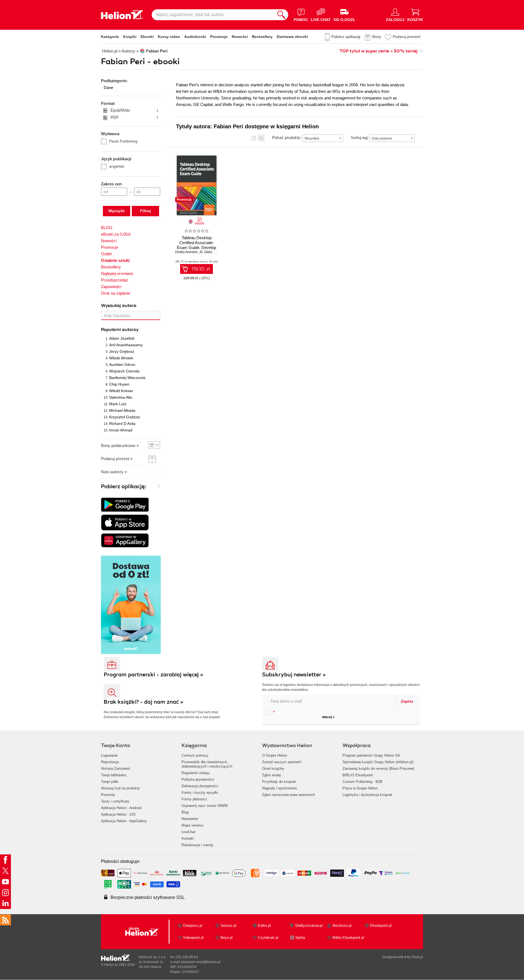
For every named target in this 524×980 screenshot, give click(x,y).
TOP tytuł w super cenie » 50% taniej (379, 51)
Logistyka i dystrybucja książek (367, 795)
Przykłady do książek (279, 782)
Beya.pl (227, 937)
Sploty (300, 937)
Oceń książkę (273, 768)
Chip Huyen (119, 384)
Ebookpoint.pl (381, 925)
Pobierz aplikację (346, 36)
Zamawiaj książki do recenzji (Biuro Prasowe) (378, 768)
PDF (134, 117)
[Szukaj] (281, 14)
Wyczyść (116, 211)
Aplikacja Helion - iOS (118, 814)
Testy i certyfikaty (115, 801)
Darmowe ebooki (292, 36)
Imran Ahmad (120, 430)
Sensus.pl (228, 925)
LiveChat (188, 832)
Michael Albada (122, 410)
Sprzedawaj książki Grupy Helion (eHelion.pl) (378, 762)
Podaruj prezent (406, 36)
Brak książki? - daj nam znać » (143, 701)
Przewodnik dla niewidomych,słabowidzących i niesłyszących (206, 764)
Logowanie (109, 755)
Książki (129, 36)
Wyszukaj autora (118, 305)
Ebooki (147, 36)
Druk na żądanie (115, 293)
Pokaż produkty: (286, 137)
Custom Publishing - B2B (362, 782)
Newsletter (189, 819)
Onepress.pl (192, 925)
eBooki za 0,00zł (115, 234)
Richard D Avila (122, 423)
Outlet (106, 253)
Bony (376, 36)
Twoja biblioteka (113, 775)
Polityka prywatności (197, 779)
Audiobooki (195, 36)
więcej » (328, 717)
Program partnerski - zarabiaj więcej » (153, 674)
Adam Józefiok (122, 338)
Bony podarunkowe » (120, 445)
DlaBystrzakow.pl (309, 925)
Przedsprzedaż (114, 280)
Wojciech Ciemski (124, 371)
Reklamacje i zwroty (197, 845)
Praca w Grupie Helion (360, 788)
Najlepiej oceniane (117, 273)
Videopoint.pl (193, 937)
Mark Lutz (117, 404)
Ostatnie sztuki (115, 260)
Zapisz (407, 701)
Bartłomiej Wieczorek (127, 377)
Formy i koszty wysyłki (199, 792)
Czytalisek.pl (268, 937)
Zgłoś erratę (271, 775)
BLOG (106, 227)
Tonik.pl (417, 957)
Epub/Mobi (134, 110)
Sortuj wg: (359, 137)
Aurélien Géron (122, 364)
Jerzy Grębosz (121, 351)
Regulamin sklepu (195, 773)
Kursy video (169, 36)
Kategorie (110, 36)
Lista (254, 138)
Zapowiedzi (111, 286)
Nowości (240, 36)
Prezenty (108, 795)
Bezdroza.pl (342, 925)
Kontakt (187, 838)
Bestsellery (262, 36)
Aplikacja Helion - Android (121, 808)
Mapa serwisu (192, 825)
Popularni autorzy (120, 329)
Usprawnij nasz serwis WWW (204, 806)
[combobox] (322, 138)
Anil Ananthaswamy (126, 345)
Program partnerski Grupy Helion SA (371, 755)
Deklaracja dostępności (199, 786)
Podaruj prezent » (116, 458)
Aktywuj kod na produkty (120, 788)
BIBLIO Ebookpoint (358, 775)
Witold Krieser (121, 391)
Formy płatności (194, 799)
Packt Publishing (123, 141)
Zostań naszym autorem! (282, 762)
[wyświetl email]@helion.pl (201, 962)
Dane (108, 87)
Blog (185, 812)
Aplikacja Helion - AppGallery (124, 821)
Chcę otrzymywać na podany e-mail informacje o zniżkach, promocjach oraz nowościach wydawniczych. (326, 714)
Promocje (219, 36)
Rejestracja (110, 762)
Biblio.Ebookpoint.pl (348, 937)
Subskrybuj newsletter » (294, 674)
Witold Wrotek (121, 358)
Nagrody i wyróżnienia (279, 788)
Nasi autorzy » (114, 471)
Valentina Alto (120, 397)
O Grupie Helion (274, 755)
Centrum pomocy (195, 755)
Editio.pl (264, 925)
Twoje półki (109, 782)
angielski (116, 166)
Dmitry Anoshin (186, 252)
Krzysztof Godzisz (124, 417)
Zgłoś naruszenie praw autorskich (288, 795)
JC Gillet (205, 252)
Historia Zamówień (115, 768)
